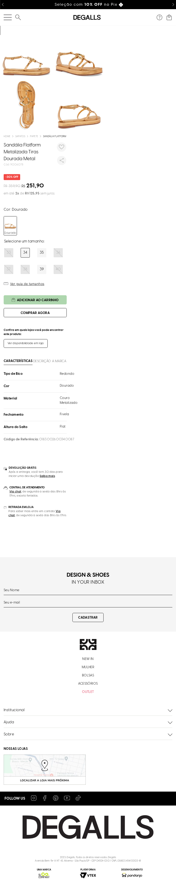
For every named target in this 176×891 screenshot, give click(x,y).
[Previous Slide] (3, 4)
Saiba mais (47, 476)
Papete (34, 136)
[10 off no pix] (88, 4)
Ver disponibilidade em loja (26, 343)
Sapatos (20, 136)
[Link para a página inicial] (7, 136)
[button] (8, 252)
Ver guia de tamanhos (27, 284)
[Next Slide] (173, 4)
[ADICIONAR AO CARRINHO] (35, 312)
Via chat (15, 491)
